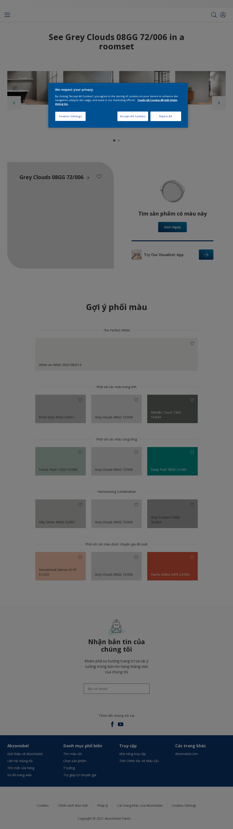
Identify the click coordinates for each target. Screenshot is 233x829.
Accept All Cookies (132, 116)
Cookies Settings (70, 116)
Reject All (165, 116)
